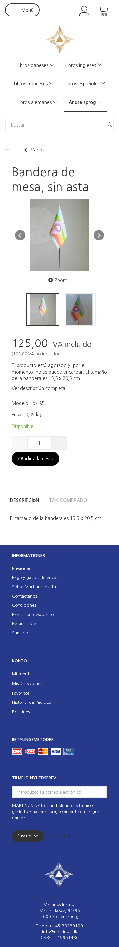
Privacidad (22, 568)
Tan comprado (68, 500)
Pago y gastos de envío (34, 577)
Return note (24, 623)
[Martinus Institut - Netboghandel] (60, 39)
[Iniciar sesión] (84, 10)
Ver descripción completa (38, 388)
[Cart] (104, 10)
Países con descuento (33, 614)
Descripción (24, 500)
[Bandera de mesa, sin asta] (59, 235)
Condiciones (24, 605)
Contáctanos (24, 596)
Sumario (20, 633)
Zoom (61, 280)
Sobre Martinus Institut (35, 587)
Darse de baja (64, 836)
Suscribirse (27, 836)
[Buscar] (110, 125)
